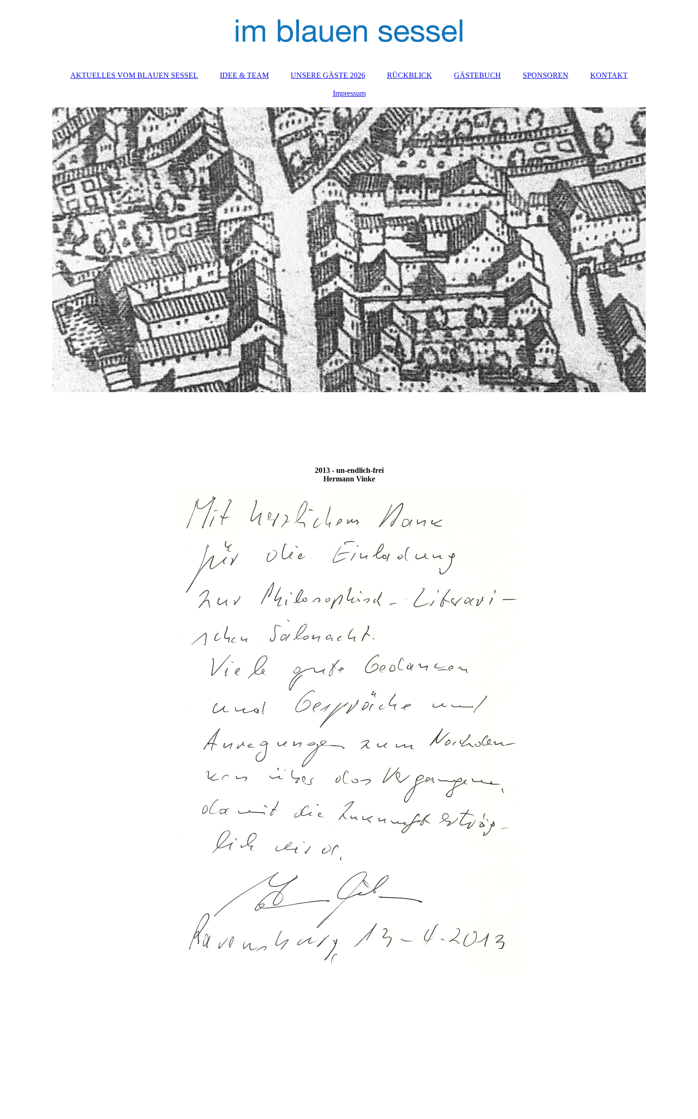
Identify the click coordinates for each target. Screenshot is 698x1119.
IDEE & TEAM (244, 75)
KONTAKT (609, 75)
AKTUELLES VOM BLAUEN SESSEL (134, 75)
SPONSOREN (545, 75)
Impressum (349, 93)
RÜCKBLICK (409, 75)
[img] (349, 31)
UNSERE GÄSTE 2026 (328, 75)
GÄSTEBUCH (477, 75)
